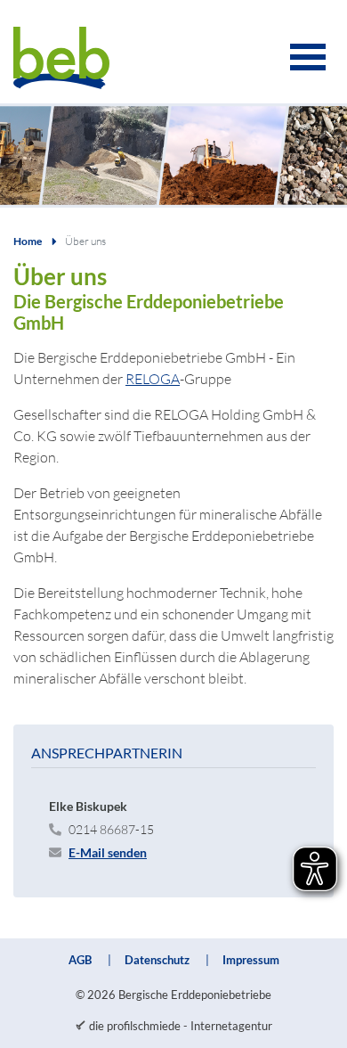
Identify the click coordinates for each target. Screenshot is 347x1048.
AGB (80, 960)
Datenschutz (157, 960)
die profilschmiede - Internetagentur (180, 1026)
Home (27, 241)
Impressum (250, 960)
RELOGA (152, 379)
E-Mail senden (108, 852)
